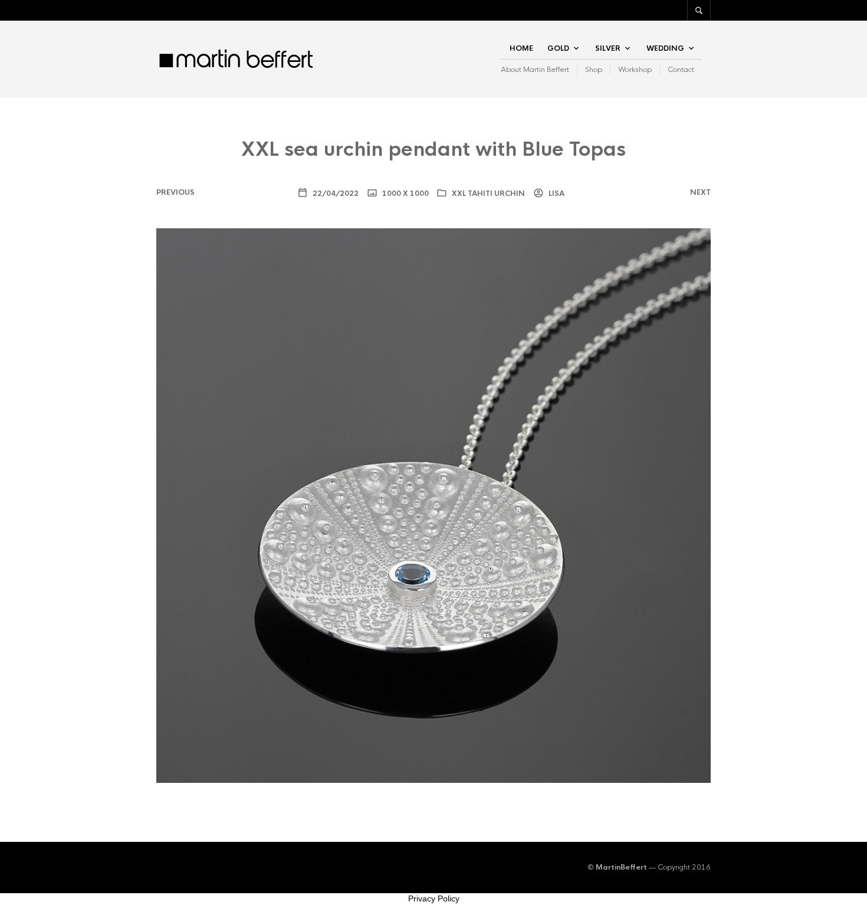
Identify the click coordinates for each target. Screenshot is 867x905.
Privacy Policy (433, 898)
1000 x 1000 (404, 193)
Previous (175, 192)
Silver (607, 48)
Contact (681, 69)
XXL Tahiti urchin (488, 193)
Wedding (665, 48)
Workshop (635, 69)
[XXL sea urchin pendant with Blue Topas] (433, 505)
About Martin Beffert (535, 69)
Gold (558, 48)
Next (700, 192)
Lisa (555, 193)
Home (521, 48)
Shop (593, 69)
